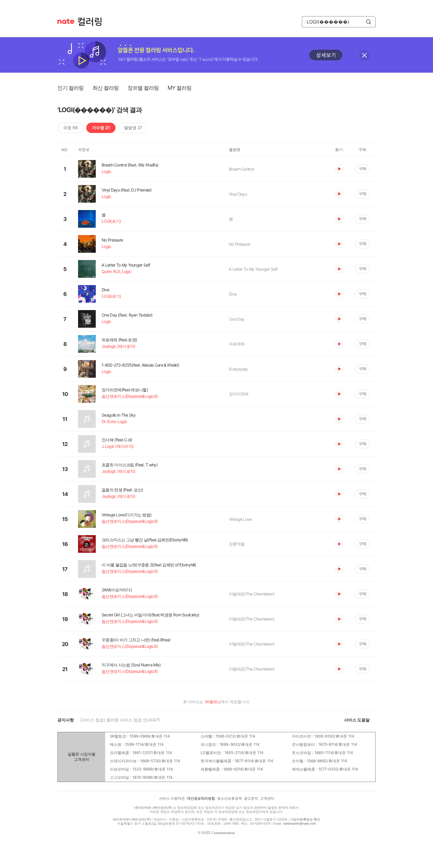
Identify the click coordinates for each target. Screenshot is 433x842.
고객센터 (267, 798)
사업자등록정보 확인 (305, 819)
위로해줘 (236, 343)
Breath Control (241, 169)
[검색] (368, 21)
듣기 (339, 169)
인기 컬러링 (70, 88)
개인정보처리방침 (201, 798)
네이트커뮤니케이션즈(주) (153, 807)
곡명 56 (70, 127)
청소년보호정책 (229, 798)
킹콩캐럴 (236, 543)
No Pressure (239, 244)
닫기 (364, 55)
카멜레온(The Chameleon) (252, 593)
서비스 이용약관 (172, 798)
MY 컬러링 (179, 88)
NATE (65, 21)
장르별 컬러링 (143, 88)
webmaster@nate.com (299, 823)
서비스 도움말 (357, 719)
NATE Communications (218, 833)
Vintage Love (240, 519)
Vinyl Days (238, 194)
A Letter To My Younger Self (253, 269)
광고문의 (251, 798)
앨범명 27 (133, 127)
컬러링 (92, 22)
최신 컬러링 (105, 88)
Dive (233, 294)
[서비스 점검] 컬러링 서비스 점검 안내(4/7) (120, 719)
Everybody (238, 369)
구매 (362, 168)
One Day (236, 319)
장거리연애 (239, 393)
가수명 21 (101, 127)
